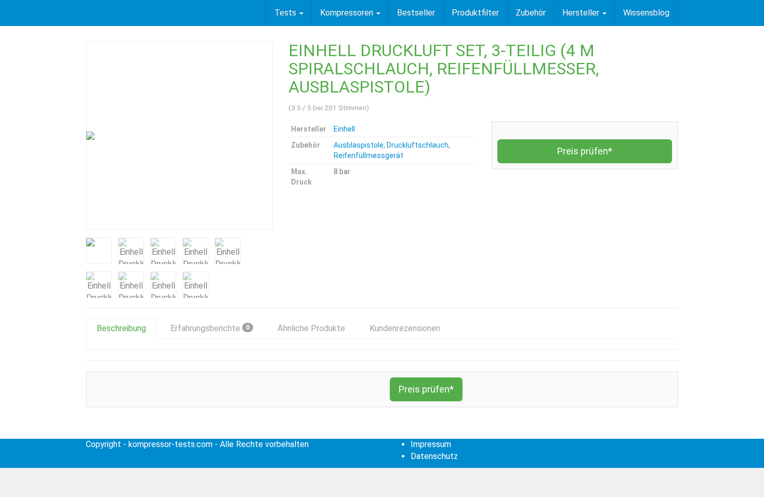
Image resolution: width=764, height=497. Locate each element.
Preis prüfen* (584, 151)
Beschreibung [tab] (121, 328)
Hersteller (581, 13)
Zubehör (531, 13)
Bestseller (416, 13)
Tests (286, 13)
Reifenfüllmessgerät (368, 155)
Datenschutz (434, 456)
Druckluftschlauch (418, 145)
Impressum (431, 444)
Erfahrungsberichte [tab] (209, 328)
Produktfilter (475, 13)
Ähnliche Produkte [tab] (311, 328)
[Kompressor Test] (86, 13)
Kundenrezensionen (405, 328)
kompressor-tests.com (170, 444)
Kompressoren (347, 13)
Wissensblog (646, 13)
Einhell (344, 129)
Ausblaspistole (359, 145)
